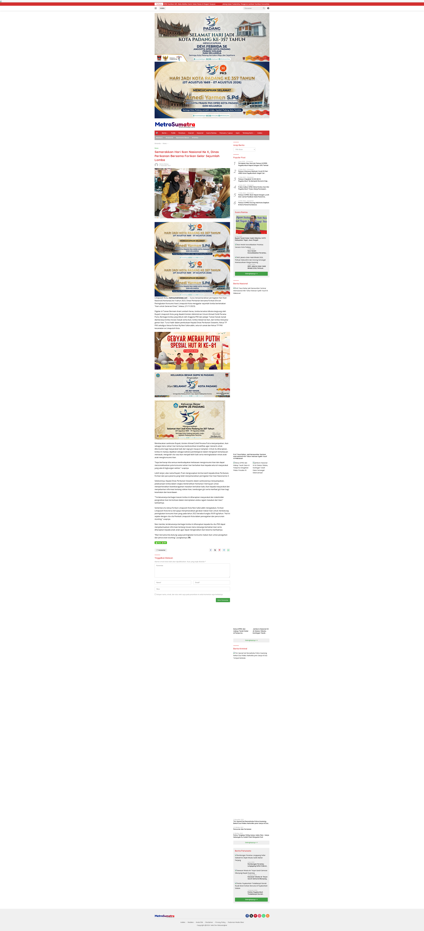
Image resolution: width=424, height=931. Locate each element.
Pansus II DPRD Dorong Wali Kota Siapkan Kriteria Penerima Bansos (253, 204)
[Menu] (156, 8)
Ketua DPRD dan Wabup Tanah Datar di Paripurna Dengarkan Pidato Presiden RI (240, 631)
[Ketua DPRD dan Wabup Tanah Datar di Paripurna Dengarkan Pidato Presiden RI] (241, 544)
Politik (173, 133)
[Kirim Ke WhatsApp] (228, 550)
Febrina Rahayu (164, 164)
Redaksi (191, 922)
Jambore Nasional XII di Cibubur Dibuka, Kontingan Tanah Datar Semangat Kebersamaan (261, 631)
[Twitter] (251, 916)
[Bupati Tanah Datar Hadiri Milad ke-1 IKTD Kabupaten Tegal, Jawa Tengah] (251, 225)
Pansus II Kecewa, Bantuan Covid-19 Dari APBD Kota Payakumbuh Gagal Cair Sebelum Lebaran (253, 172)
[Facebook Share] (210, 550)
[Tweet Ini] (215, 550)
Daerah (191, 133)
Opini (237, 133)
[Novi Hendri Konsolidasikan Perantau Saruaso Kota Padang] (251, 245)
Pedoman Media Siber (236, 922)
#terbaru (159, 138)
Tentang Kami (248, 133)
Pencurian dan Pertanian (242, 829)
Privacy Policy (220, 922)
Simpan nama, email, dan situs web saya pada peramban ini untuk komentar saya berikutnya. (189, 594)
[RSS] (267, 916)
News (156, 148)
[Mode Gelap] (268, 8)
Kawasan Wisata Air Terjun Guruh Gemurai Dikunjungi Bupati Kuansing (257, 878)
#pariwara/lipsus (182, 138)
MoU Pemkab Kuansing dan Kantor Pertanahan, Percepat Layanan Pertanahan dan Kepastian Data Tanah (176, 4)
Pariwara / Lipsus (226, 133)
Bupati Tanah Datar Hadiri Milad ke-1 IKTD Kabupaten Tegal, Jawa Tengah (250, 239)
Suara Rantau (211, 133)
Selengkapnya (250, 274)
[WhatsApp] (263, 916)
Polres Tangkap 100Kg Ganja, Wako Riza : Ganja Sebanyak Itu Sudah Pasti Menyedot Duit (251, 836)
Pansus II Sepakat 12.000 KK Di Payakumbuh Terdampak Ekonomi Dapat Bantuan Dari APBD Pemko (253, 180)
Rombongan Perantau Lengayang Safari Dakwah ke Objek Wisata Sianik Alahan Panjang (257, 865)
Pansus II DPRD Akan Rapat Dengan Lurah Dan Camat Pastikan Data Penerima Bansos (253, 196)
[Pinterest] (255, 916)
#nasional (169, 138)
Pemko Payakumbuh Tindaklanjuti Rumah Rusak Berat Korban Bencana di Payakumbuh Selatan (257, 893)
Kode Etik (199, 922)
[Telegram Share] (224, 550)
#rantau (195, 138)
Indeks (162, 8)
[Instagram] (259, 916)
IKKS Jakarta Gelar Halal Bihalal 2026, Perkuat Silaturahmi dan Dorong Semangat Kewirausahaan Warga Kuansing (257, 267)
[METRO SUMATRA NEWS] (175, 124)
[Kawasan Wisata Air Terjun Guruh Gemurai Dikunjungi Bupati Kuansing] (251, 871)
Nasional (200, 133)
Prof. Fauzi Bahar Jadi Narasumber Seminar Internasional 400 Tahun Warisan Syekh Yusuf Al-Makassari (250, 456)
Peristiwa (182, 133)
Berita (164, 133)
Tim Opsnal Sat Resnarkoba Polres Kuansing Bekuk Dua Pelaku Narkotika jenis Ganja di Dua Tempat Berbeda (250, 822)
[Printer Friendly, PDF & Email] (161, 542)
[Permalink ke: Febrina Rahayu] (156, 165)
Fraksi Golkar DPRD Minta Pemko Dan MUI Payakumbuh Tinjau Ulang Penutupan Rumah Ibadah (253, 188)
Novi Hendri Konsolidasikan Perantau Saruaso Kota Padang (257, 252)
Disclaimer (209, 922)
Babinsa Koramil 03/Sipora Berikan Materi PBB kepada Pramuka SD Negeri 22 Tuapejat (258, 4)
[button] (264, 8)
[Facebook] (247, 916)
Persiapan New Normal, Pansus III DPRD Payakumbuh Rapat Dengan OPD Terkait (253, 164)
